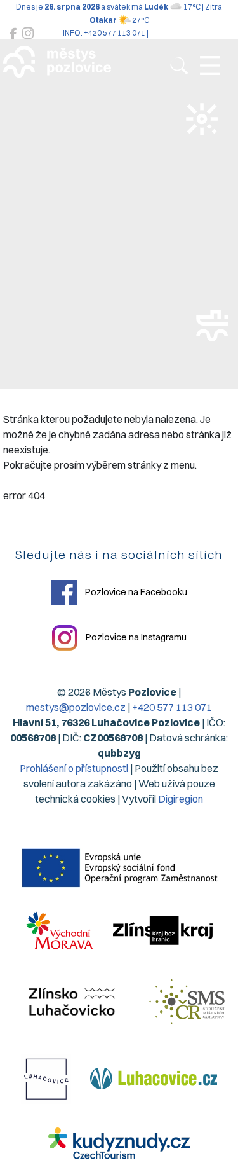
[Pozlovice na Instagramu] (28, 33)
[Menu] (210, 66)
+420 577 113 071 (172, 707)
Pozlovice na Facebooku (135, 591)
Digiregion (180, 798)
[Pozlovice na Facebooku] (13, 33)
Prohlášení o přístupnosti (74, 768)
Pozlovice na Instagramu (135, 636)
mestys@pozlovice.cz (76, 707)
